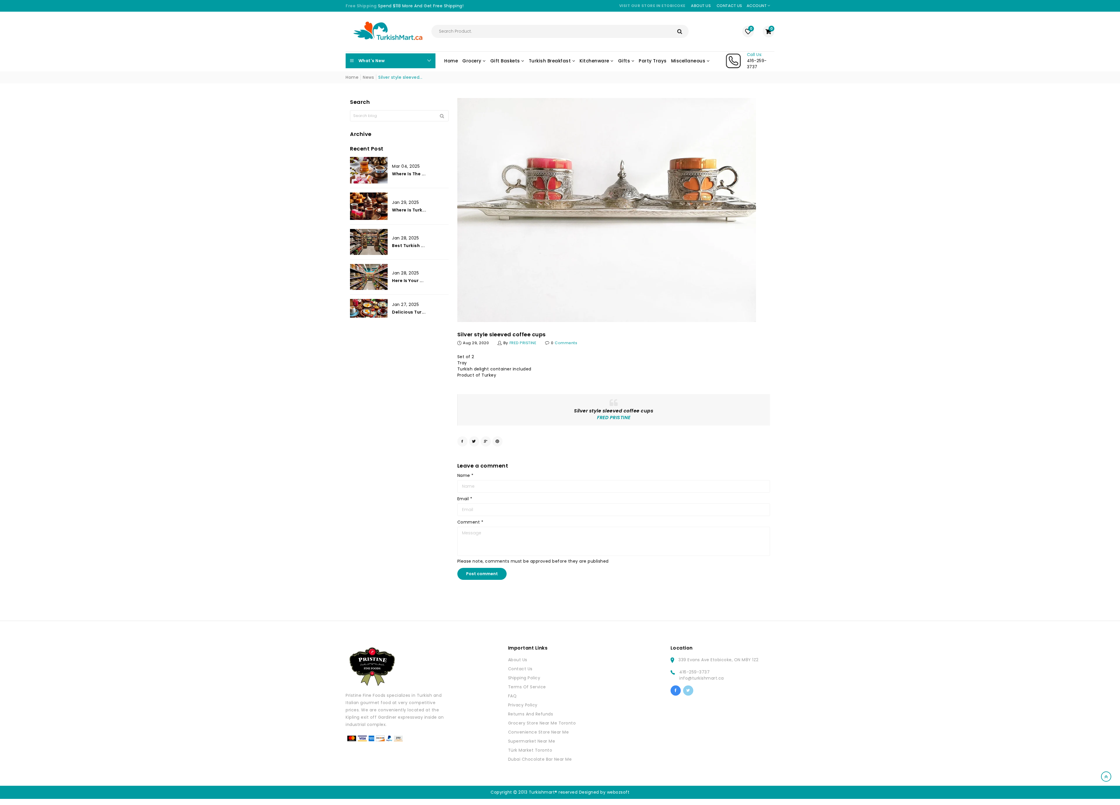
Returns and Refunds (530, 714)
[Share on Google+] (486, 441)
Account (757, 5)
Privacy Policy (523, 705)
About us (701, 5)
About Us (517, 660)
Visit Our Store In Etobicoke (652, 5)
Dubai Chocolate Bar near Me (540, 759)
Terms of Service (527, 687)
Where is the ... (409, 174)
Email (465, 499)
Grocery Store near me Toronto (542, 723)
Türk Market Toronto (530, 750)
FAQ (512, 696)
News (368, 77)
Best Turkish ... (408, 246)
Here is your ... (408, 281)
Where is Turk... (409, 210)
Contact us (729, 5)
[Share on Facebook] (462, 441)
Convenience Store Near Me (538, 732)
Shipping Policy (524, 678)
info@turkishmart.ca (701, 678)
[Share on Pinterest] (497, 441)
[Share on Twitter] (474, 441)
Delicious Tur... (409, 312)
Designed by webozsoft (604, 792)
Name (465, 475)
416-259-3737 (694, 672)
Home (352, 77)
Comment (470, 522)
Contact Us (520, 669)
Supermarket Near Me (531, 741)
